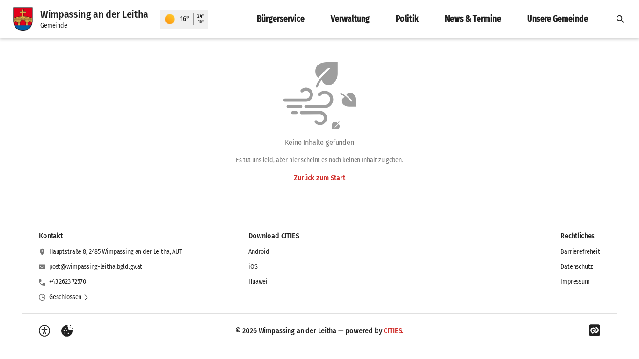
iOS (253, 267)
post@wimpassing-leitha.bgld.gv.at (95, 267)
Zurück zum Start (319, 177)
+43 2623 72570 (67, 282)
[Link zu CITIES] (594, 330)
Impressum (575, 282)
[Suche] (620, 19)
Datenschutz (576, 267)
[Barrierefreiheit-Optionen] (44, 331)
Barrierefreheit (580, 252)
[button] (69, 297)
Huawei (258, 282)
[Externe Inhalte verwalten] (67, 331)
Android (258, 252)
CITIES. (394, 330)
